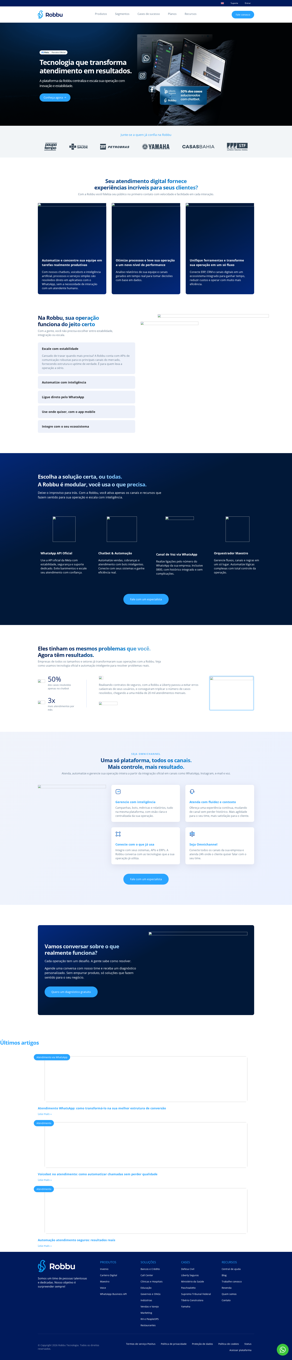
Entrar (248, 3)
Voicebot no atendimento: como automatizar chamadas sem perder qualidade (97, 1174)
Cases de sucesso (149, 14)
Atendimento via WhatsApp (51, 1057)
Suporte (234, 3)
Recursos (191, 14)
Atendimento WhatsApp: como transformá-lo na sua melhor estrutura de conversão (102, 1108)
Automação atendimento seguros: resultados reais (76, 1240)
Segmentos (122, 14)
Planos (172, 14)
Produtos (101, 14)
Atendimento (43, 1123)
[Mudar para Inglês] (222, 3)
